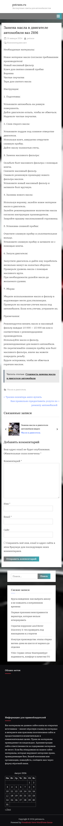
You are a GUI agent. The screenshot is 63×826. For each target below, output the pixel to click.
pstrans (30, 38)
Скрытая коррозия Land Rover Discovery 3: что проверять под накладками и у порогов (27, 629)
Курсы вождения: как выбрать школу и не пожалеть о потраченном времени (31, 602)
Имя (7, 503)
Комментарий (13, 461)
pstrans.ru (19, 4)
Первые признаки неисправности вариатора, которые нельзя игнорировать (29, 616)
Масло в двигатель (16, 389)
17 (7, 795)
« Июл (8, 809)
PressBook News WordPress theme (37, 822)
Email (8, 516)
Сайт (6, 529)
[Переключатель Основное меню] (58, 16)
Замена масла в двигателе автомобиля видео (34, 427)
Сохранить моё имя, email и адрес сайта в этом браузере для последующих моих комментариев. (29, 546)
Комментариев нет (17, 43)
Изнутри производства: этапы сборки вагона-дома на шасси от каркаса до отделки (31, 643)
